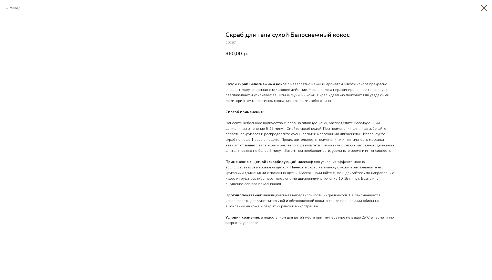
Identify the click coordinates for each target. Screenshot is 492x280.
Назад (15, 7)
